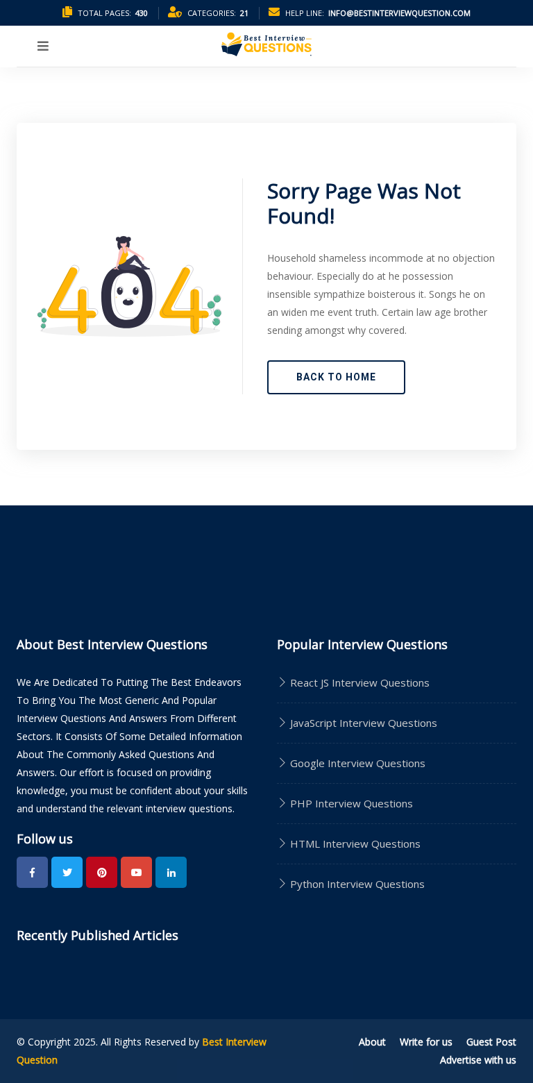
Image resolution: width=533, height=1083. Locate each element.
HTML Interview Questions (354, 843)
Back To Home (336, 377)
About (372, 1041)
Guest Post (491, 1041)
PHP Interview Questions (350, 803)
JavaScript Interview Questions (362, 723)
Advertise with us (478, 1059)
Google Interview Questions (356, 763)
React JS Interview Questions (358, 682)
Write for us (426, 1041)
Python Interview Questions (356, 884)
